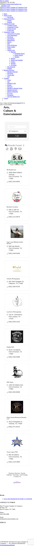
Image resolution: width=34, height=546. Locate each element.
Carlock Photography (13, 278)
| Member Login (5, 6)
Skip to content (4, 1)
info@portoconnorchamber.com (12, 4)
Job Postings (24, 475)
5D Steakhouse (11, 170)
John (18, 103)
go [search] (18, 136)
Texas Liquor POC (12, 452)
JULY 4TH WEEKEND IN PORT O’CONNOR (18, 499)
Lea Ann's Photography (14, 312)
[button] (6, 145)
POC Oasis (10, 382)
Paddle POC (10, 347)
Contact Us (17, 476)
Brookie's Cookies (12, 207)
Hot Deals (16, 475)
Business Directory (14, 473)
